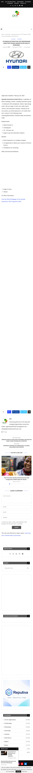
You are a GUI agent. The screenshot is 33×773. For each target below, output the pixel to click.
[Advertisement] (17, 22)
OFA (9, 47)
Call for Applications (10, 1)
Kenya (17, 745)
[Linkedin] (15, 5)
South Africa (17, 738)
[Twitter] (12, 5)
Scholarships (20, 1)
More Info (24, 771)
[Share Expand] (28, 67)
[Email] (22, 5)
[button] (3, 470)
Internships (10, 3)
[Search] (31, 29)
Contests (16, 3)
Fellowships (28, 1)
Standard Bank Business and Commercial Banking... (8, 762)
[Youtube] (19, 5)
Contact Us (23, 3)
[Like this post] (9, 67)
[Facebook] (10, 5)
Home (2, 1)
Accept (18, 771)
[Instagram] (17, 5)
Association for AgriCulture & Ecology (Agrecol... (12, 754)
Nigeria (17, 741)
